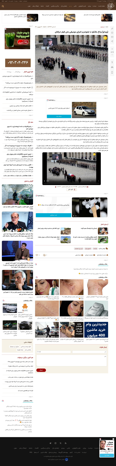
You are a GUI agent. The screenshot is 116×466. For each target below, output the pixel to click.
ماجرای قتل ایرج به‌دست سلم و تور (92, 15)
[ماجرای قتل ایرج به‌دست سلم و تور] (106, 17)
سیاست (94, 6)
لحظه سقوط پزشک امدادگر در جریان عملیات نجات (49, 238)
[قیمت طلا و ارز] (112, 62)
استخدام (25, 1)
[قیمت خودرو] (112, 67)
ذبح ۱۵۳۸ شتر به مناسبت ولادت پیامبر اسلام (49, 228)
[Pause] (74, 216)
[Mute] (76, 216)
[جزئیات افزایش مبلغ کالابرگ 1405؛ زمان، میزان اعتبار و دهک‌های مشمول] (32, 17)
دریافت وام (59, 116)
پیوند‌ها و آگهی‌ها (63, 452)
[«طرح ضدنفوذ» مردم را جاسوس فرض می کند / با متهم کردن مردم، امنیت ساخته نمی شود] (17, 280)
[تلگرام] (50, 443)
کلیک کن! (107, 455)
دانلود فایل (70, 189)
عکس (75, 6)
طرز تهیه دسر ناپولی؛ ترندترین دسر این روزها (52, 15)
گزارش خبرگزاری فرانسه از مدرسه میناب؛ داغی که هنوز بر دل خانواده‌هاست (85, 238)
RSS (3, 1)
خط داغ (30, 122)
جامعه (42, 6)
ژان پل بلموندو (79, 249)
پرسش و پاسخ (53, 452)
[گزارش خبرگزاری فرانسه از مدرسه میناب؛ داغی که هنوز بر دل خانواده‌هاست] (103, 239)
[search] (3, 6)
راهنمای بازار (64, 6)
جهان (29, 6)
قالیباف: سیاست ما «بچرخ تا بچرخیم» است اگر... (16, 87)
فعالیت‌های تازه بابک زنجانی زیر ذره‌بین (20, 106)
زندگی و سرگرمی (55, 6)
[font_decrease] (112, 55)
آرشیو (6, 1)
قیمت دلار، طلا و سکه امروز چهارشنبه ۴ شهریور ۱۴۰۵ (20, 362)
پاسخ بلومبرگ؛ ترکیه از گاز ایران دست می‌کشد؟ (18, 83)
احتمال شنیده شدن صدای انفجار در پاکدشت (19, 110)
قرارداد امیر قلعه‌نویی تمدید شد (25, 391)
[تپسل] (47, 100)
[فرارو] (110, 6)
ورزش (89, 6)
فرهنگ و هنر (36, 6)
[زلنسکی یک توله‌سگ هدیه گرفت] (103, 231)
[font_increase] (112, 49)
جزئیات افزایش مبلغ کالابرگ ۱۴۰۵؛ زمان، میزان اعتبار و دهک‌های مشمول (15, 16)
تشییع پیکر (88, 249)
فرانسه (95, 249)
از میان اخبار (104, 224)
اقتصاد (47, 6)
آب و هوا (36, 452)
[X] (61, 443)
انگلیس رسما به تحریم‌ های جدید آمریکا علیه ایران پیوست (18, 166)
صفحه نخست (101, 6)
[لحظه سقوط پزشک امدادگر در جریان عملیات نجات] (66, 239)
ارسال (41, 370)
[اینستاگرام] (55, 443)
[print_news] (112, 33)
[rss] (66, 443)
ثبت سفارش (53, 215)
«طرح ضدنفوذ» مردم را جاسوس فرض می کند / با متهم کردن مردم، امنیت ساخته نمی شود (18, 293)
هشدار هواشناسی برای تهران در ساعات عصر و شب (17, 176)
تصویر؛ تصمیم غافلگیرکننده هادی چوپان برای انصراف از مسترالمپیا (20, 155)
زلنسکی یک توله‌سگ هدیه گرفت (89, 228)
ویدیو (70, 6)
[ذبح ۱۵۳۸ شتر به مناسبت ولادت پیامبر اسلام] (66, 231)
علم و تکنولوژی (82, 6)
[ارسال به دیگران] (112, 37)
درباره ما (16, 1)
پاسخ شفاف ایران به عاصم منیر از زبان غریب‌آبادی (21, 386)
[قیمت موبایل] (112, 72)
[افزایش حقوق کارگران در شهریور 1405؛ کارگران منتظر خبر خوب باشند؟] (17, 194)
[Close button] (113, 439)
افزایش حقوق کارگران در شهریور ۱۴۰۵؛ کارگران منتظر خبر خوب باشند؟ (18, 208)
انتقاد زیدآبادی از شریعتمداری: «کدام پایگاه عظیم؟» (20, 366)
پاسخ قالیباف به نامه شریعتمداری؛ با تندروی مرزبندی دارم (20, 127)
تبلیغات (20, 1)
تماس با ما (11, 1)
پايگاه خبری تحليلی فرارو (54, 456)
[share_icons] (112, 41)
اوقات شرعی (44, 452)
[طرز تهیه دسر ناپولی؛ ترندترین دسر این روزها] (69, 17)
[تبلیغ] (18, 63)
